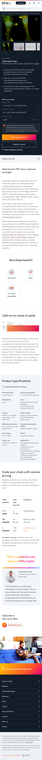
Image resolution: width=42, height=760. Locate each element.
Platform (5, 686)
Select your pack (6, 102)
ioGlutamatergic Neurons (12, 217)
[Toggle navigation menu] (38, 3)
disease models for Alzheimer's (14, 235)
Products (10, 13)
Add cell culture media (8, 109)
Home (3, 13)
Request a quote (19, 144)
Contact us (20, 3)
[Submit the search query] (4, 8)
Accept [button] (18, 755)
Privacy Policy (29, 742)
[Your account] (29, 3)
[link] (34, 3)
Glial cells (17, 13)
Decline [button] (27, 755)
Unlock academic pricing (13, 150)
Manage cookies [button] (7, 755)
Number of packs (7, 116)
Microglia (25, 13)
